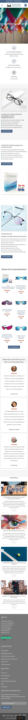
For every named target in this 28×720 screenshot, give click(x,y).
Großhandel (4, 686)
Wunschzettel (4, 678)
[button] (2, 5)
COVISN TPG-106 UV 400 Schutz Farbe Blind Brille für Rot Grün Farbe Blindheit (7, 336)
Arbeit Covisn (4, 661)
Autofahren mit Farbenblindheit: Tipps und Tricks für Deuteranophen (14, 596)
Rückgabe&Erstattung (6, 653)
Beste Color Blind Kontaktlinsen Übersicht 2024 (14, 530)
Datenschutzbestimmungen (8, 656)
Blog (2, 684)
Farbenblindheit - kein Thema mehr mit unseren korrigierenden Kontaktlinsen (14, 498)
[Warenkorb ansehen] (25, 5)
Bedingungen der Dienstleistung (9, 659)
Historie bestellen (5, 675)
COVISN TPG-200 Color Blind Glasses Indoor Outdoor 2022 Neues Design (21, 287)
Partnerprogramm (5, 664)
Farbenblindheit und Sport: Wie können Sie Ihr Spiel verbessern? (14, 563)
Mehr (14, 510)
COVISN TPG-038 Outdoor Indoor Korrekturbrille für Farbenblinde (21, 312)
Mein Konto (4, 672)
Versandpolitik (4, 650)
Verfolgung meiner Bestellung (8, 681)
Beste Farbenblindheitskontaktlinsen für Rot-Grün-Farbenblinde (8, 287)
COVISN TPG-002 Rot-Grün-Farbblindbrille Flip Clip (7, 311)
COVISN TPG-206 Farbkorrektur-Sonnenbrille (21, 337)
